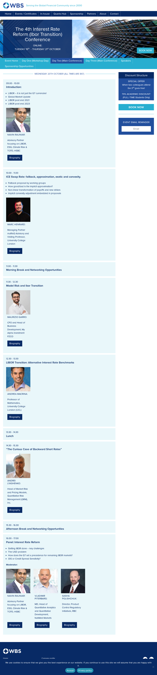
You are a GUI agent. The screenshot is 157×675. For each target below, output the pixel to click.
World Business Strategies (13, 5)
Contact (114, 13)
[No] (153, 666)
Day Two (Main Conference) (67, 60)
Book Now (145, 50)
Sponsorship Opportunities (19, 66)
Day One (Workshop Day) (35, 60)
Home (8, 13)
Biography (14, 157)
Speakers (126, 60)
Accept (70, 670)
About (103, 13)
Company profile (48, 658)
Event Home (11, 60)
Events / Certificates (25, 13)
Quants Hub (60, 13)
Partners (91, 13)
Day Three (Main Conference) (101, 60)
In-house (45, 13)
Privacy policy (85, 670)
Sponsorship (76, 13)
